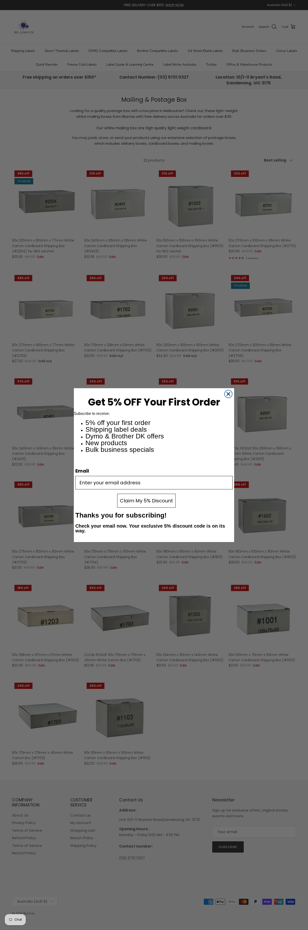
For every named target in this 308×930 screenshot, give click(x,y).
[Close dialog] (228, 394)
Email (82, 471)
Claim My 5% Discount (146, 500)
